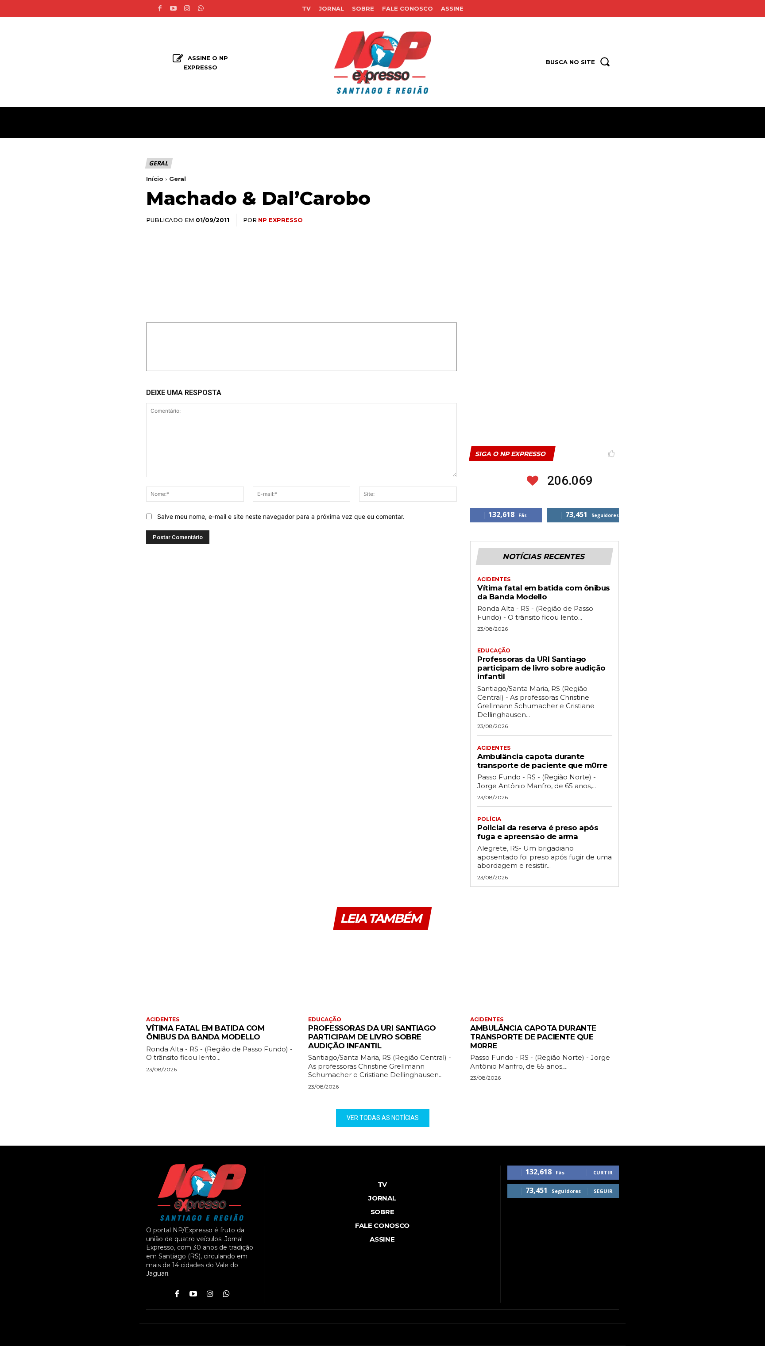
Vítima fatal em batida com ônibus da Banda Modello (543, 592)
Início (154, 178)
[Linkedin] (568, 220)
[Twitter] (528, 220)
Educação (493, 651)
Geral (158, 163)
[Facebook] (159, 8)
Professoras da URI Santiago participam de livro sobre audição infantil (541, 668)
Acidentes (493, 579)
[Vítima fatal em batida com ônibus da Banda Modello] (220, 974)
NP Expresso (280, 219)
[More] (609, 220)
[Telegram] (589, 220)
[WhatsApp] (548, 220)
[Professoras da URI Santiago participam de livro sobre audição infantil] (382, 974)
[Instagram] (187, 8)
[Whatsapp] (200, 8)
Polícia (489, 819)
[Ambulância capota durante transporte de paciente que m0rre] (544, 974)
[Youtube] (173, 8)
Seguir (603, 1191)
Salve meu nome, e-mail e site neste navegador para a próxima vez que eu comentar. (281, 516)
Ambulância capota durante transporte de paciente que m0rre (542, 761)
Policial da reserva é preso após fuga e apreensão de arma (537, 832)
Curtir (603, 1172)
